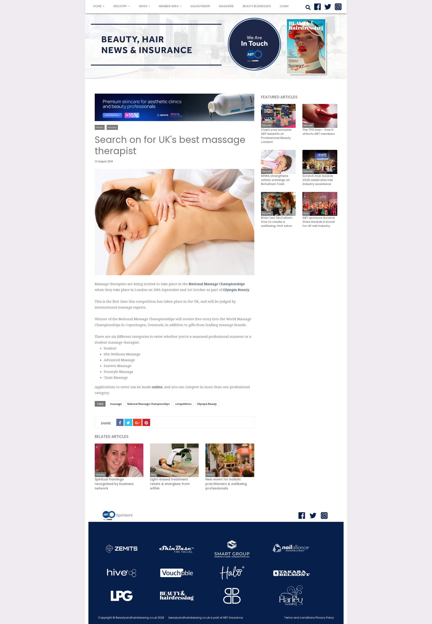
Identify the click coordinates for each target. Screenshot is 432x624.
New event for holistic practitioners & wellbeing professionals (226, 484)
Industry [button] (120, 6)
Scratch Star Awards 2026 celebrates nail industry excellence (317, 180)
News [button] (143, 6)
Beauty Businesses (257, 6)
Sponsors (124, 515)
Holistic (99, 127)
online (157, 387)
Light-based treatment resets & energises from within (170, 484)
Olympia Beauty (236, 290)
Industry (112, 127)
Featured (266, 125)
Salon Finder (200, 6)
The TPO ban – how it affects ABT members (318, 132)
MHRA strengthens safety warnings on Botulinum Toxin (275, 180)
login (284, 6)
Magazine (226, 6)
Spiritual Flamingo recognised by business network (114, 484)
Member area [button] (169, 6)
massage (116, 403)
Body (153, 474)
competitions (183, 403)
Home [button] (99, 6)
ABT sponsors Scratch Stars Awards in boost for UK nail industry (318, 222)
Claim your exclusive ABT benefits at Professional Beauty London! (276, 136)
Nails (305, 213)
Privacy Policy (324, 617)
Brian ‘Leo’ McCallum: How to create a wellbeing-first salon (276, 222)
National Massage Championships (217, 284)
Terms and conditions (299, 617)
